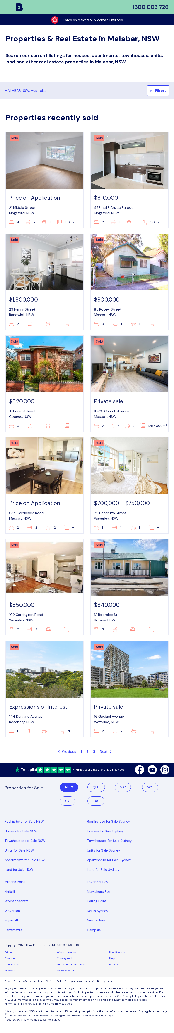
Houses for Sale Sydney (105, 831)
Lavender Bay (97, 882)
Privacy (114, 964)
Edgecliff (11, 920)
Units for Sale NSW (19, 850)
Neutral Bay (96, 920)
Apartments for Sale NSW (25, 860)
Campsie (94, 930)
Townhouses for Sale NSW (25, 840)
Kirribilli (10, 891)
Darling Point (96, 901)
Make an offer (65, 970)
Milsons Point (15, 882)
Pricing (9, 952)
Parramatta (13, 930)
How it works (117, 952)
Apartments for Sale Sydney (109, 860)
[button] (10, 7)
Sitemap (10, 970)
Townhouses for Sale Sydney (109, 840)
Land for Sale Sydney (103, 869)
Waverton (12, 911)
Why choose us (66, 952)
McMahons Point (100, 891)
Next (104, 751)
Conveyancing (66, 958)
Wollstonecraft (16, 901)
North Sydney (97, 911)
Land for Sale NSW (19, 869)
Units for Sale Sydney (103, 850)
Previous (68, 751)
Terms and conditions (71, 964)
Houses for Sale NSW (21, 831)
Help (112, 958)
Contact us (12, 964)
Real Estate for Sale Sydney (108, 821)
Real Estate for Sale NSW (24, 821)
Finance (9, 958)
